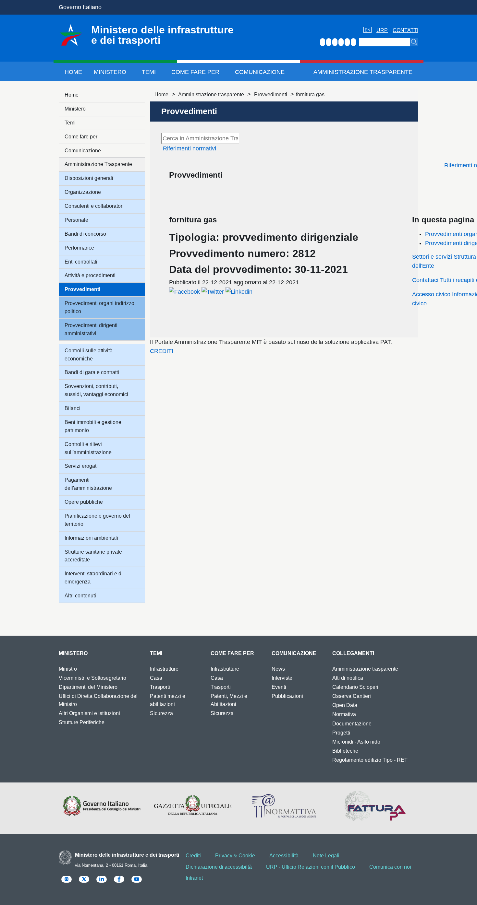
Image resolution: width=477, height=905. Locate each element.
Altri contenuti (80, 595)
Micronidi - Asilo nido (356, 742)
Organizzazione (83, 192)
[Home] (71, 35)
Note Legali (326, 855)
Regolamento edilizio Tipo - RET (370, 760)
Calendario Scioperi (355, 687)
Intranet (194, 878)
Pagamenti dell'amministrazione (88, 484)
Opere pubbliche (84, 502)
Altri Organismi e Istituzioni (89, 713)
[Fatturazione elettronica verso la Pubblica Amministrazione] (375, 805)
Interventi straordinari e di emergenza (94, 577)
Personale (76, 220)
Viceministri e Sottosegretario (92, 678)
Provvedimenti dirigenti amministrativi (91, 329)
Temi (149, 72)
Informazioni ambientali (91, 538)
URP (382, 30)
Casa (156, 678)
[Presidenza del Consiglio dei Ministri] (102, 805)
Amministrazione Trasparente (362, 72)
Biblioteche (345, 751)
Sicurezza (161, 713)
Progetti (341, 732)
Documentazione (352, 723)
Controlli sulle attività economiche (89, 354)
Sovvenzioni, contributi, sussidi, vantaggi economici (96, 390)
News (278, 669)
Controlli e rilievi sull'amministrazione (88, 448)
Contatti (405, 30)
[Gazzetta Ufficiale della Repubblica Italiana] (193, 805)
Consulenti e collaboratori (94, 206)
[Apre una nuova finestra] (184, 291)
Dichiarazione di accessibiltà (219, 867)
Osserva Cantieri (351, 696)
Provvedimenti (270, 94)
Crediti (193, 855)
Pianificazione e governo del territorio (97, 520)
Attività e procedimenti (90, 275)
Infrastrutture (164, 669)
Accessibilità (284, 855)
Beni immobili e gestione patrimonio (93, 426)
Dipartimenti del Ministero (88, 687)
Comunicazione (260, 72)
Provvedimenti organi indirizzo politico (99, 307)
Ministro (68, 669)
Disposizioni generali (89, 178)
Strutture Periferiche (81, 722)
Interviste (282, 678)
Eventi (279, 687)
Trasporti (160, 687)
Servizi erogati (81, 466)
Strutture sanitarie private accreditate (93, 556)
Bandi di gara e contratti (92, 372)
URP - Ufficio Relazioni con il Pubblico (310, 867)
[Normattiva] (284, 805)
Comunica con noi (390, 867)
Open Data (344, 705)
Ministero (110, 72)
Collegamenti (353, 653)
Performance (79, 248)
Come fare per (195, 72)
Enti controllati (81, 261)
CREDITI (161, 351)
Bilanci (72, 408)
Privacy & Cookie (235, 855)
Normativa (344, 714)
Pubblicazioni (287, 696)
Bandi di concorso (85, 234)
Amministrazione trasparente (211, 94)
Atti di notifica (347, 678)
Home (73, 72)
